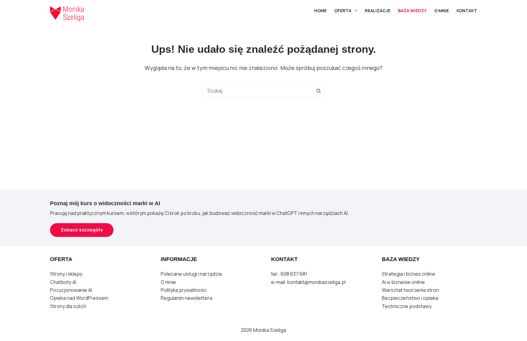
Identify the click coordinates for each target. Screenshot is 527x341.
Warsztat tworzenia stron (410, 290)
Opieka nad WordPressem (79, 298)
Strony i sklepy (66, 273)
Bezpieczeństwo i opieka (410, 298)
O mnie (168, 282)
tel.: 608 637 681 (289, 273)
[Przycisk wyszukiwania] (318, 90)
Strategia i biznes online (408, 273)
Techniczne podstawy (407, 306)
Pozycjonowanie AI (71, 290)
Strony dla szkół (68, 306)
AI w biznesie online (403, 282)
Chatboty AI (63, 282)
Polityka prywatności (183, 290)
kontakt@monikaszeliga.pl (316, 282)
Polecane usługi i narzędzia (191, 273)
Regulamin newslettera (186, 298)
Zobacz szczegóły (82, 230)
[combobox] (258, 91)
